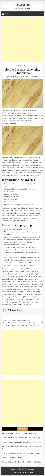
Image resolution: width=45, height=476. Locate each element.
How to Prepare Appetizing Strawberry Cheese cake (21, 442)
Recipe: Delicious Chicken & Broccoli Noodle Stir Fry (21, 462)
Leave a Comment (32, 77)
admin (10, 77)
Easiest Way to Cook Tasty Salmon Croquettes (19, 433)
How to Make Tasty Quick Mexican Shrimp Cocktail (21, 453)
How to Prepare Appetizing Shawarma (22, 71)
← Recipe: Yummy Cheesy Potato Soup (16, 320)
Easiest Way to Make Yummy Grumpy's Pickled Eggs (21, 438)
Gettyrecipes (22, 4)
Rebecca (22, 65)
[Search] (43, 13)
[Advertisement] (22, 39)
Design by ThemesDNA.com (22, 472)
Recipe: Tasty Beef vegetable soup (14, 457)
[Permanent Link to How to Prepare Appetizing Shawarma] (22, 93)
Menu (6, 13)
